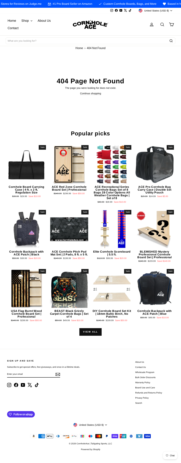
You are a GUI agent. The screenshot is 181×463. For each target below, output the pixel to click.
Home (12, 20)
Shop (25, 20)
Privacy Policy (142, 398)
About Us (44, 20)
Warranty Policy (142, 382)
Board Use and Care (145, 387)
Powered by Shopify (90, 449)
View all (90, 331)
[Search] (171, 41)
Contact (13, 28)
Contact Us (140, 367)
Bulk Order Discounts (145, 377)
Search (138, 403)
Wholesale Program (144, 372)
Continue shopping (90, 93)
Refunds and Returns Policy (148, 393)
